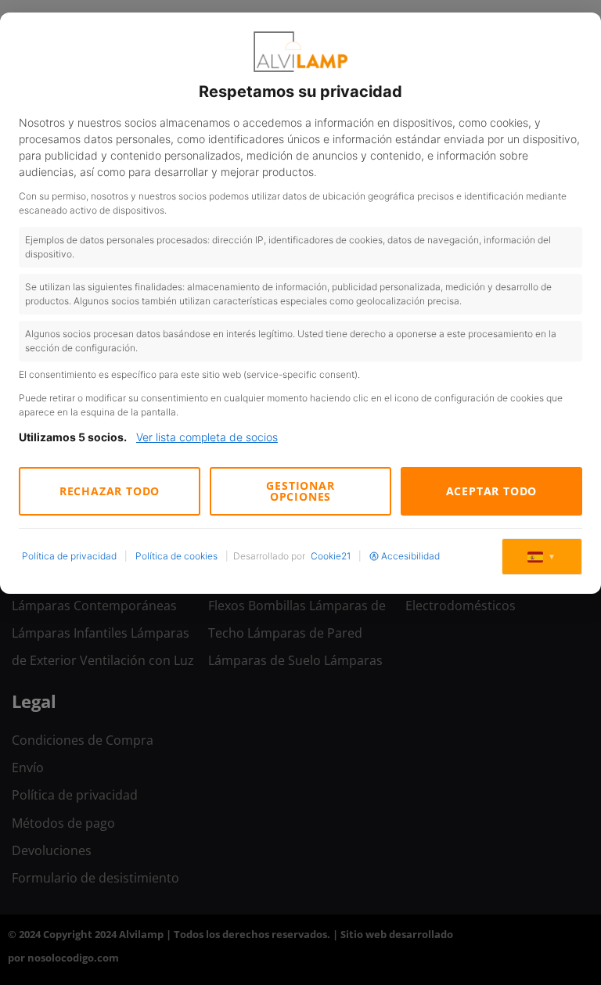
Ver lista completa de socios (207, 437)
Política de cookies (176, 556)
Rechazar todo (109, 491)
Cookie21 (331, 556)
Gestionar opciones (300, 491)
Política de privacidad (69, 556)
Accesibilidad (410, 556)
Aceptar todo (492, 491)
